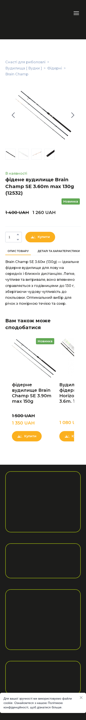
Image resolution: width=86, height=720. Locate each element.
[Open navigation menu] (76, 13)
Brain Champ (16, 74)
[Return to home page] (18, 13)
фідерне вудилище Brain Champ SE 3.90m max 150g (31, 393)
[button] (18, 234)
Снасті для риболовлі (25, 62)
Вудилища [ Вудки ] (23, 68)
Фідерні (54, 68)
